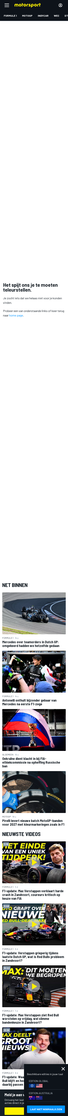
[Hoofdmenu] (7, 5)
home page (16, 315)
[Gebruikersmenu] (60, 5)
